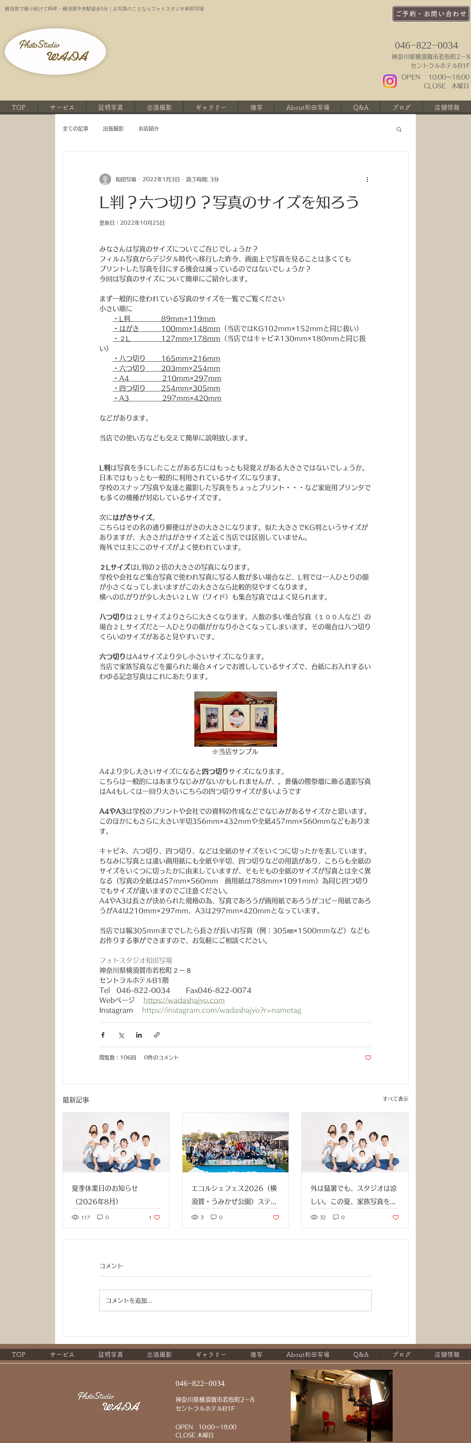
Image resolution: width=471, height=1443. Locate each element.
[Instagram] (390, 81)
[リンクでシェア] (156, 1034)
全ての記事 (75, 128)
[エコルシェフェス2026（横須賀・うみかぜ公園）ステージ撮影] (236, 1142)
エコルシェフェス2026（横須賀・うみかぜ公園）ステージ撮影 (234, 1196)
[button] (399, 129)
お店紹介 (148, 128)
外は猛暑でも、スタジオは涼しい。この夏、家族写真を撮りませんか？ (354, 1196)
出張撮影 (113, 128)
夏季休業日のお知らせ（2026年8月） (105, 1195)
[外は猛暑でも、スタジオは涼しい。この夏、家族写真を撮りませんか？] (355, 1142)
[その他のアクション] (367, 179)
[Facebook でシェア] (102, 1034)
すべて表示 (395, 1098)
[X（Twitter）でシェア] (120, 1034)
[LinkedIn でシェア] (138, 1034)
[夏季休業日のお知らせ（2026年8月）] (116, 1142)
